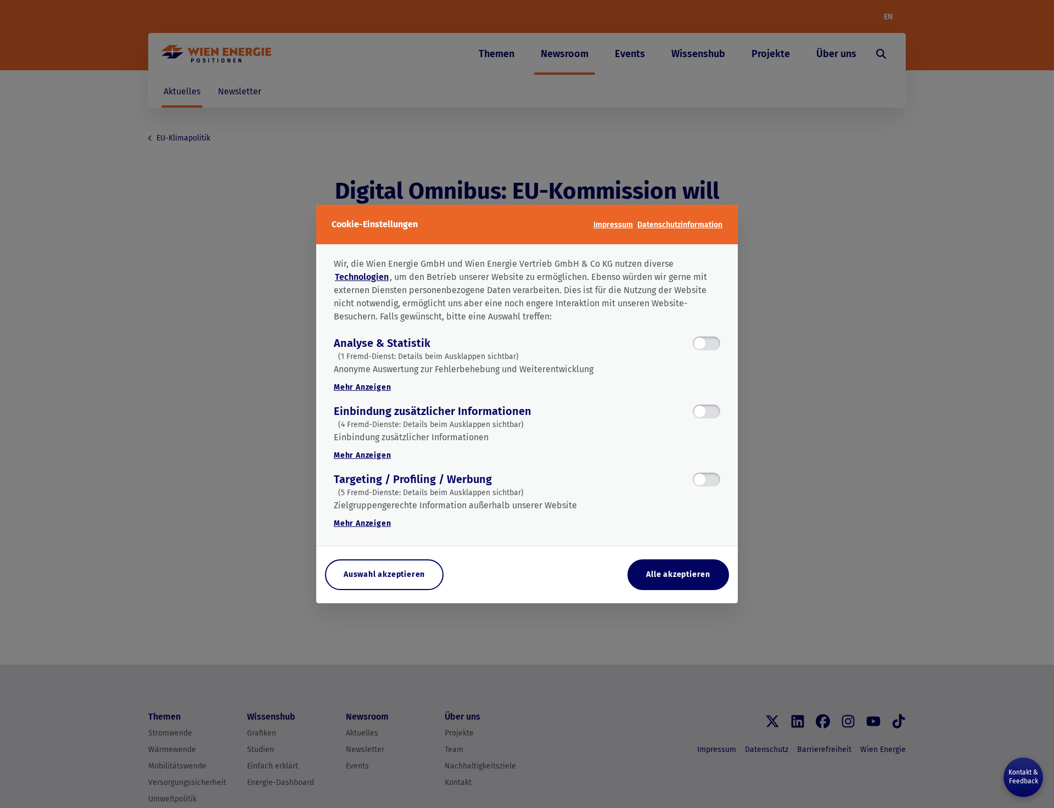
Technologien (362, 277)
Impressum (613, 224)
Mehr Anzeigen (362, 387)
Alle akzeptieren (678, 574)
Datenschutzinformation (679, 224)
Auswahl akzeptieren (384, 574)
